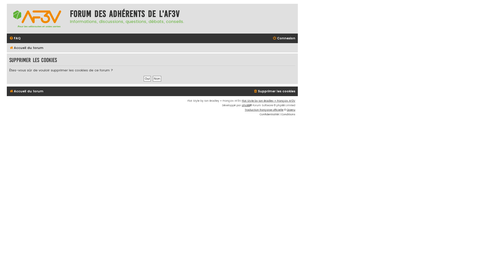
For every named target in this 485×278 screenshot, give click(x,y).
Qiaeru (291, 110)
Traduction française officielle (264, 110)
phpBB (246, 105)
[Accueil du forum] (37, 18)
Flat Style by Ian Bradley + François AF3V (268, 101)
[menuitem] (14, 38)
